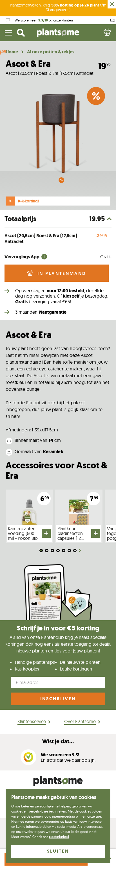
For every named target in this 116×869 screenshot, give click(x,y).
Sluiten (58, 851)
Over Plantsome (80, 721)
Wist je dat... (58, 741)
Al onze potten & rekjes (50, 51)
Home (12, 51)
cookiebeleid (59, 837)
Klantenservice (31, 721)
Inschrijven (58, 699)
